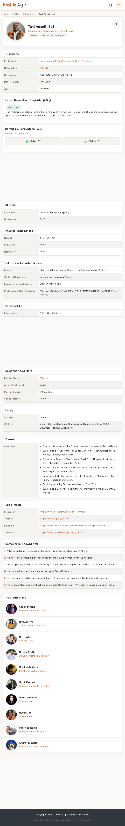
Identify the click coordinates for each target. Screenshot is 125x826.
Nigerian (44, 67)
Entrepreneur (29, 14)
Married (44, 377)
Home (5, 14)
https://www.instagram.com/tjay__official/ (62, 511)
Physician (86, 61)
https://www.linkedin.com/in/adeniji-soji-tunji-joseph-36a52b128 (74, 525)
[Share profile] (116, 24)
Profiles (15, 14)
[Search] (110, 5)
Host (77, 61)
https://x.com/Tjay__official (54, 518)
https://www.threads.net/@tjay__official (61, 532)
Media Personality (64, 61)
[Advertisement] (62, 176)
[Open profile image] (16, 31)
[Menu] (119, 5)
